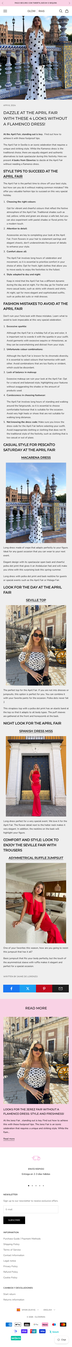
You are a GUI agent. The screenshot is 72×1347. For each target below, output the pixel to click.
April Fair (13, 176)
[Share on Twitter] (28, 988)
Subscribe (14, 1220)
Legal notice (9, 1260)
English (48, 1310)
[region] (36, 1163)
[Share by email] (60, 988)
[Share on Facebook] (11, 988)
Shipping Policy (11, 1244)
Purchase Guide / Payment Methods (22, 1238)
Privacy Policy (10, 1266)
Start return (9, 1294)
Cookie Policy (10, 1277)
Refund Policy (10, 1271)
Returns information (13, 1299)
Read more (9, 1138)
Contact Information (13, 1255)
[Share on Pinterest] (44, 988)
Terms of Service (12, 1249)
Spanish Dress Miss (36, 731)
